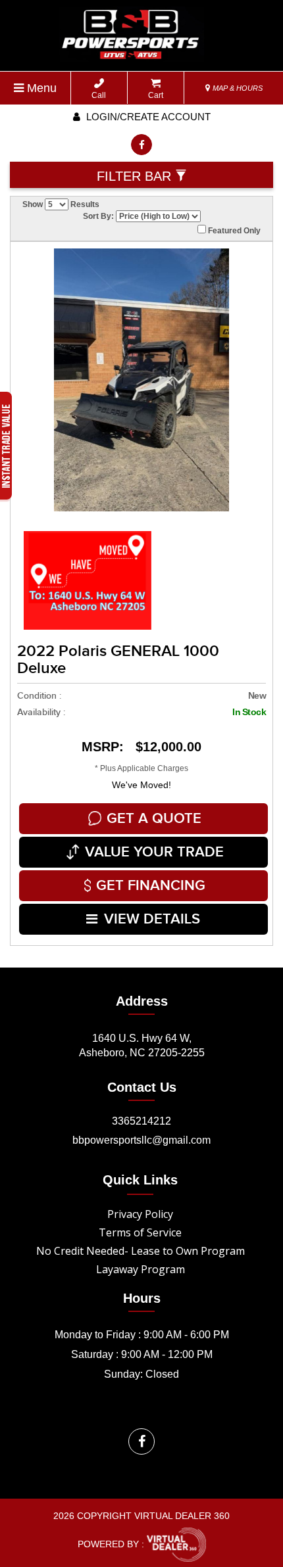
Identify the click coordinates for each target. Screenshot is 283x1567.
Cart (155, 95)
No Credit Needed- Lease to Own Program (140, 1251)
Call (98, 95)
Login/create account (147, 116)
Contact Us (141, 1087)
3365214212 (141, 1121)
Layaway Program (140, 1269)
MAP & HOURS (237, 88)
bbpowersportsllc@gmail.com (141, 1140)
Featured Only (233, 230)
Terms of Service (140, 1232)
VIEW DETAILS (152, 919)
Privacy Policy (140, 1214)
